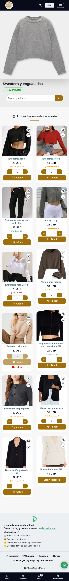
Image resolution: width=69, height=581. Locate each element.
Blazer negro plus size (51, 408)
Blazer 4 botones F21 (51, 469)
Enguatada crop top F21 (16, 408)
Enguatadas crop (51, 159)
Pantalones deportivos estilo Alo (16, 221)
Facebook (43, 556)
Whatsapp (29, 556)
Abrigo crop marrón (51, 282)
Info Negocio (46, 561)
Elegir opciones (52, 479)
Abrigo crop (51, 220)
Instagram (13, 556)
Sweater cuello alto (16, 346)
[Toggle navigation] (60, 5)
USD (48, 5)
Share (57, 556)
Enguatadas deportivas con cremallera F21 (51, 345)
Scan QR (20, 561)
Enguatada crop (16, 159)
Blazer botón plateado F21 (16, 471)
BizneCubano (49, 528)
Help (32, 561)
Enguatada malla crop (16, 285)
